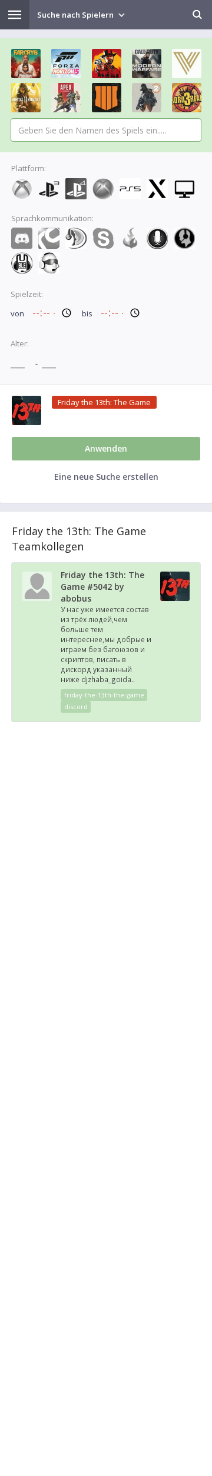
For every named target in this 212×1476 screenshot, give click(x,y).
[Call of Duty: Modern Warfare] (146, 63)
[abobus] (37, 598)
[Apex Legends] (66, 97)
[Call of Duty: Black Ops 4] (106, 97)
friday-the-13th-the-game (104, 694)
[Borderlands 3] (186, 97)
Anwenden (106, 448)
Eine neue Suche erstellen (106, 476)
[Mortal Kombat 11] (26, 97)
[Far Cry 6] (26, 63)
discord (76, 706)
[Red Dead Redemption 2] (106, 63)
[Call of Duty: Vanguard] (186, 63)
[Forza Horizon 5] (66, 63)
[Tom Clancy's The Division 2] (146, 97)
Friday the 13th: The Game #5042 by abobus (102, 586)
